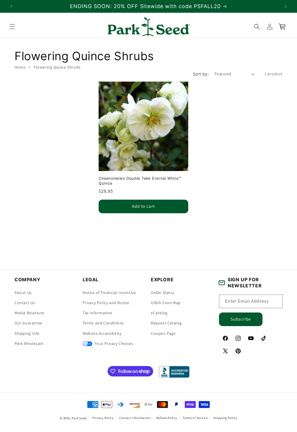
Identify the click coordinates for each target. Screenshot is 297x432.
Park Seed (79, 418)
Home (20, 67)
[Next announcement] (285, 6)
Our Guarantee (28, 323)
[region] (148, 6)
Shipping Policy (225, 418)
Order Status (163, 292)
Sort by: (201, 73)
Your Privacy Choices (113, 343)
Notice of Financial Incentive (109, 292)
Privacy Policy (103, 418)
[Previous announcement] (11, 6)
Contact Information (135, 418)
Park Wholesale (29, 343)
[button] (12, 26)
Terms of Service (195, 418)
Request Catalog (166, 323)
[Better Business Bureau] (174, 372)
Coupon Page (163, 333)
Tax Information (98, 312)
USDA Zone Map (166, 302)
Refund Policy (166, 418)
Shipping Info (27, 333)
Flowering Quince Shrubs (57, 67)
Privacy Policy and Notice (106, 302)
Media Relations (29, 312)
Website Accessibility (102, 333)
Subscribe (241, 319)
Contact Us (25, 302)
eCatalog (159, 312)
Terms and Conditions (103, 323)
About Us (23, 292)
